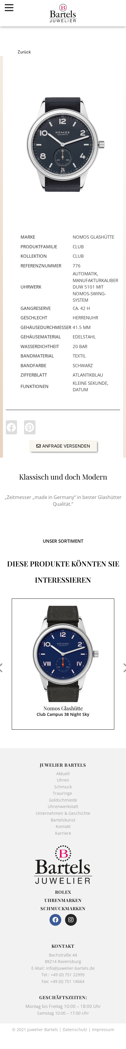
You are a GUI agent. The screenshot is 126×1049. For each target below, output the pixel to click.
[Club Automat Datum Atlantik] (63, 144)
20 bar (80, 346)
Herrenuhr (85, 318)
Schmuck (63, 787)
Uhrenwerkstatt (63, 806)
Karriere (63, 833)
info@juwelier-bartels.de (70, 968)
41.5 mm (82, 327)
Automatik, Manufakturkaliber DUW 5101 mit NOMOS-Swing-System (95, 287)
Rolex (63, 892)
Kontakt (63, 826)
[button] (11, 427)
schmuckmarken (63, 908)
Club (78, 246)
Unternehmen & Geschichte (63, 813)
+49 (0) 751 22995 (68, 974)
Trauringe (63, 793)
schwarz (83, 365)
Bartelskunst (63, 820)
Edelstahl (84, 337)
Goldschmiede (63, 800)
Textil (79, 356)
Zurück (24, 52)
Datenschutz (75, 1029)
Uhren (63, 780)
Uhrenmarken (63, 900)
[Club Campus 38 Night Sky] (63, 654)
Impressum (103, 1029)
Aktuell (63, 773)
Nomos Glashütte (63, 708)
